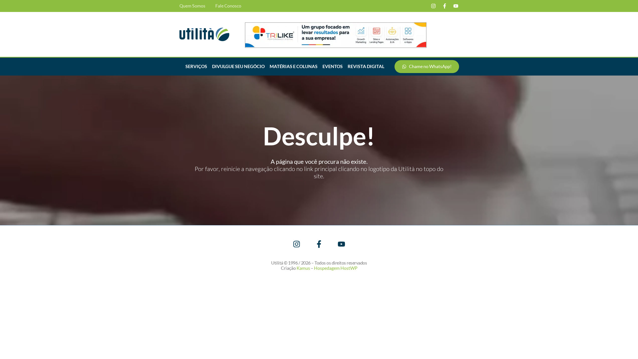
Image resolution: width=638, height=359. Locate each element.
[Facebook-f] (445, 6)
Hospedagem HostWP (335, 268)
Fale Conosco (228, 5)
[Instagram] (433, 6)
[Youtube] (456, 6)
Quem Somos (192, 5)
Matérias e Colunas (294, 66)
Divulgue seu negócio (238, 66)
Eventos (332, 66)
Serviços (196, 66)
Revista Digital (366, 66)
